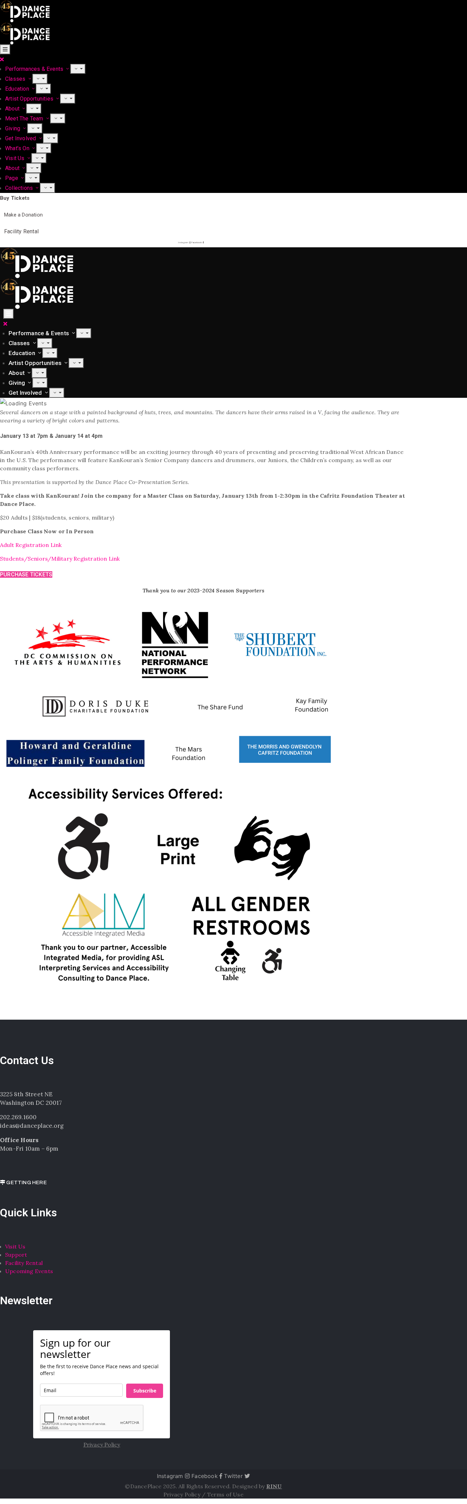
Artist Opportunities (30, 98)
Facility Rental (24, 1262)
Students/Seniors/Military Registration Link (60, 558)
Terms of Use (225, 1494)
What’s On (18, 148)
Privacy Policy (182, 1494)
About (13, 108)
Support (16, 1254)
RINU (274, 1486)
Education (17, 89)
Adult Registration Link (31, 544)
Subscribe (144, 1390)
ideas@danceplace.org (32, 1125)
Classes (16, 79)
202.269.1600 (18, 1117)
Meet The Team (25, 118)
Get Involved (21, 138)
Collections (19, 188)
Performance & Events (39, 333)
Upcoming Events (29, 1271)
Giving (13, 128)
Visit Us (15, 158)
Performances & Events (35, 69)
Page (12, 178)
